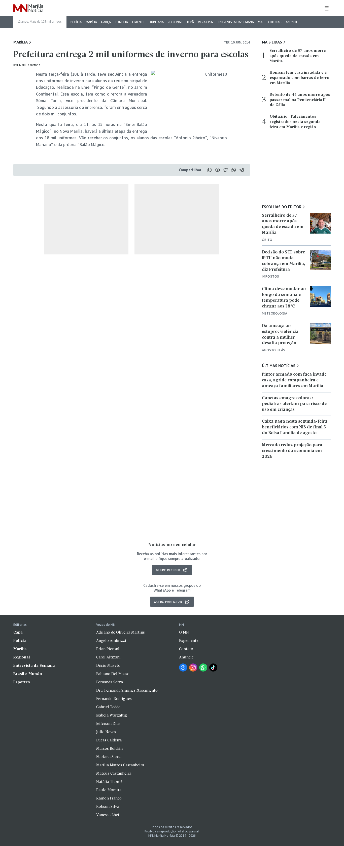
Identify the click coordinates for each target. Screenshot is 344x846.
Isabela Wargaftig (111, 716)
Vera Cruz (206, 22)
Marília (91, 22)
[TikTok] (213, 667)
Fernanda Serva (109, 682)
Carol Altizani (108, 657)
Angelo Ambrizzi (111, 641)
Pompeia (121, 22)
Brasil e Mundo (27, 674)
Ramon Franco (109, 798)
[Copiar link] (209, 170)
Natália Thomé (109, 782)
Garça (106, 22)
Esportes (21, 682)
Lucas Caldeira (109, 740)
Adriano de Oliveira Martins (120, 633)
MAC (261, 22)
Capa (18, 633)
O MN (184, 633)
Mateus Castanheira (113, 774)
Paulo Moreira (108, 790)
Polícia (76, 22)
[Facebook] (183, 667)
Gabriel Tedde (108, 707)
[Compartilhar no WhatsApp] (234, 170)
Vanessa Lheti (108, 815)
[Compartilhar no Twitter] (226, 170)
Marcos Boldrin (109, 749)
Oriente (138, 22)
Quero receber (168, 570)
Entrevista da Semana (236, 22)
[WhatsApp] (203, 667)
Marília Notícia (29, 65)
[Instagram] (193, 667)
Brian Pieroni (107, 649)
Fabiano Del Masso (112, 674)
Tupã (190, 22)
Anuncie (292, 22)
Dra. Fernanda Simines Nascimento (127, 691)
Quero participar (168, 602)
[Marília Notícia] (28, 8)
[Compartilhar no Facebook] (218, 170)
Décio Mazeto (108, 666)
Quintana (156, 22)
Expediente (188, 641)
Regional (175, 22)
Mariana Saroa (108, 757)
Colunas (275, 22)
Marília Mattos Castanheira (120, 765)
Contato (186, 649)
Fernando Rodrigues (114, 699)
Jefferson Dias (108, 724)
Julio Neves (106, 732)
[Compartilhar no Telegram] (242, 170)
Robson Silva (107, 807)
